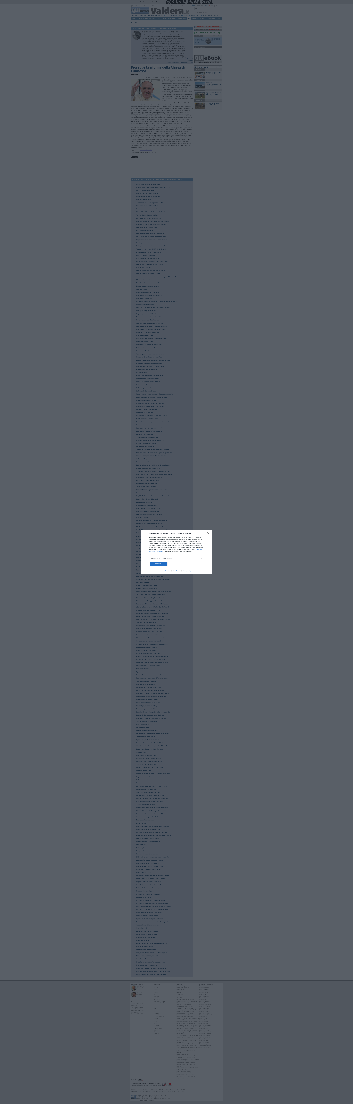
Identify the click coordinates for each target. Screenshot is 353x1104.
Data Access (176, 570)
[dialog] (176, 552)
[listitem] (176, 558)
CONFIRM (158, 564)
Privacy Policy (187, 570)
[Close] (208, 533)
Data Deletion (166, 570)
